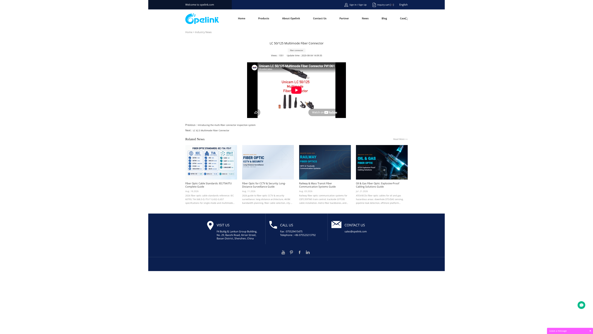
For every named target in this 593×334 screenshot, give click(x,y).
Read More (400, 139)
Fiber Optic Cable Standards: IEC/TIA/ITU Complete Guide (208, 185)
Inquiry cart (383, 4)
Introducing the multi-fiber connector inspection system (227, 125)
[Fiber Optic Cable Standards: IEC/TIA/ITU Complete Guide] (211, 162)
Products (263, 18)
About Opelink (291, 18)
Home (241, 18)
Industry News (203, 32)
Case (403, 18)
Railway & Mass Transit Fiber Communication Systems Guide (317, 185)
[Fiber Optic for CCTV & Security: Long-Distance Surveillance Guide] (268, 162)
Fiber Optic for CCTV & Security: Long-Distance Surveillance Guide (264, 185)
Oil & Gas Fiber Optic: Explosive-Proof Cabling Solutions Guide (377, 185)
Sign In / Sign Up (358, 4)
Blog (384, 18)
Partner (344, 18)
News (365, 18)
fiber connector (296, 50)
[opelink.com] (202, 18)
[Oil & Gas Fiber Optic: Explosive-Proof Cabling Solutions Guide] (382, 162)
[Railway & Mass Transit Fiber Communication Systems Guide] (325, 162)
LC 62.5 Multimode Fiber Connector (211, 130)
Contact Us (319, 18)
